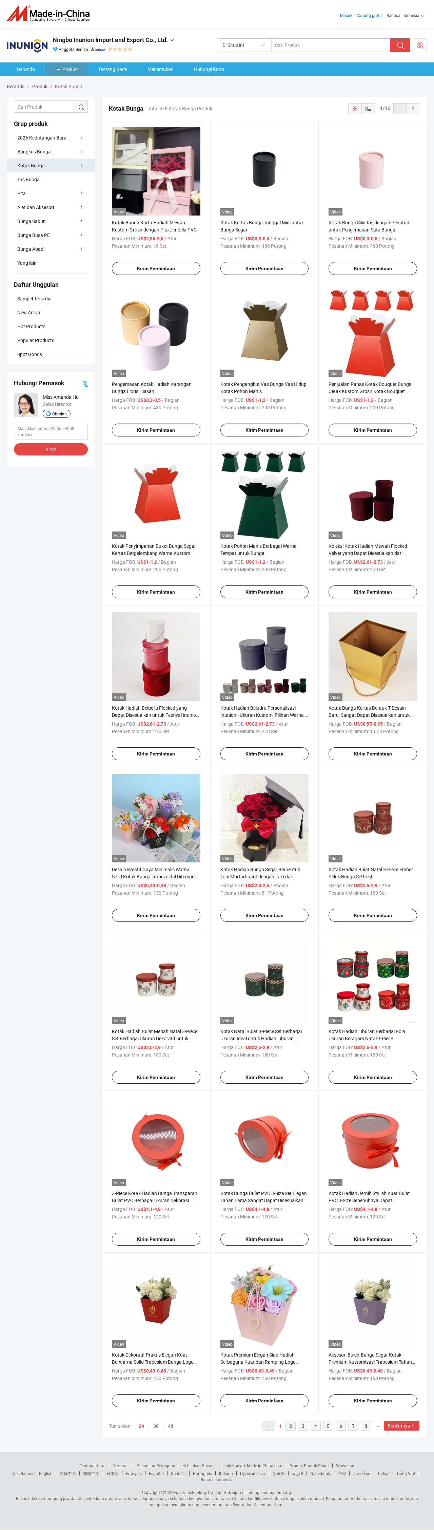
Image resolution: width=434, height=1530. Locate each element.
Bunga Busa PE (33, 235)
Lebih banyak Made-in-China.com (251, 1465)
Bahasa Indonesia (217, 1479)
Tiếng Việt (405, 1473)
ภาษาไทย (361, 1473)
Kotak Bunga (31, 165)
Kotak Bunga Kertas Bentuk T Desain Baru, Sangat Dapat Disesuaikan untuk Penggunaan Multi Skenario (369, 715)
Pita (21, 193)
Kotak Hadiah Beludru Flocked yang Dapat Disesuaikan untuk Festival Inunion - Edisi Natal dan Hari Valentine (155, 715)
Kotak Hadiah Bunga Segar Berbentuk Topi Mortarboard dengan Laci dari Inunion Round (260, 876)
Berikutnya (399, 1425)
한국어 (279, 1473)
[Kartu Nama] (85, 383)
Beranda (26, 69)
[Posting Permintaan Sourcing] (420, 45)
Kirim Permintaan (156, 268)
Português (202, 1473)
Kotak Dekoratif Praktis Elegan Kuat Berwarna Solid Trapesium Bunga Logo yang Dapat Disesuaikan (153, 1361)
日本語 (112, 1473)
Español (156, 1473)
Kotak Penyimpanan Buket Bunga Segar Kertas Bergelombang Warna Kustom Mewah (154, 553)
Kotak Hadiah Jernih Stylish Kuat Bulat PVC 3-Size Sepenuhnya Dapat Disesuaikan (369, 1200)
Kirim (50, 449)
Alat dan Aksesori (35, 207)
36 (156, 1426)
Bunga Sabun (31, 221)
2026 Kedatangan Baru (41, 137)
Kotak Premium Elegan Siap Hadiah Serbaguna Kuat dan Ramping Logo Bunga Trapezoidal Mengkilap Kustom (260, 1361)
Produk (70, 69)
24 (141, 1426)
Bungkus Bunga (34, 151)
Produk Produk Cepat (309, 1465)
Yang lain (27, 263)
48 (170, 1426)
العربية (297, 1473)
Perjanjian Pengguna (156, 1465)
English (46, 1473)
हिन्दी (342, 1473)
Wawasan (345, 1465)
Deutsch (178, 1473)
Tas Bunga (28, 179)
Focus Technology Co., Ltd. (198, 1492)
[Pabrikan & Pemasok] (50, 13)
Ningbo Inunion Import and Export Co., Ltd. (110, 39)
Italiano (226, 1473)
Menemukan (160, 69)
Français (134, 1473)
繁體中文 (91, 1473)
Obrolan (59, 413)
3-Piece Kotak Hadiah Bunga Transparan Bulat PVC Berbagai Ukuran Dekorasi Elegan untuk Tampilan (154, 1200)
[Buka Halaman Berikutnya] (413, 109)
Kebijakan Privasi (198, 1465)
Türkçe (383, 1473)
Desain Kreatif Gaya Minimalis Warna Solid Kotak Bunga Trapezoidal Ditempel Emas (153, 876)
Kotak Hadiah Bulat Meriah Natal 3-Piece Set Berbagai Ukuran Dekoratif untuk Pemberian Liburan (154, 1038)
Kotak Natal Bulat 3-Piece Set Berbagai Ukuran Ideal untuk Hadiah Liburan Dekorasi (261, 1038)
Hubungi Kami (209, 69)
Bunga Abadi (30, 249)
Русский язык (252, 1473)
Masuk (346, 15)
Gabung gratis (369, 15)
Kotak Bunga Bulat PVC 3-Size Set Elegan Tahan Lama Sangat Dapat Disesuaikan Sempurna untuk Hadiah (263, 1200)
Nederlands (320, 1473)
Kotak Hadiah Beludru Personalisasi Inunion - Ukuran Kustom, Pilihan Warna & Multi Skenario (264, 715)
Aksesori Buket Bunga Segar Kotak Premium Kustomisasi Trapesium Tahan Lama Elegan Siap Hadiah (370, 1361)
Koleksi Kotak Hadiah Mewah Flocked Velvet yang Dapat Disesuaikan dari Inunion (368, 553)
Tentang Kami (112, 69)
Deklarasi (121, 1465)
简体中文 (68, 1473)
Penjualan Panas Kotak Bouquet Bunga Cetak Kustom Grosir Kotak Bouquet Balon (370, 391)
